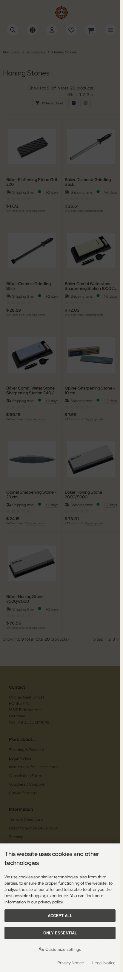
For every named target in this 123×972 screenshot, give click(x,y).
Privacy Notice (70, 962)
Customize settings (62, 949)
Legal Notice (104, 962)
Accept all (60, 916)
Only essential (60, 933)
